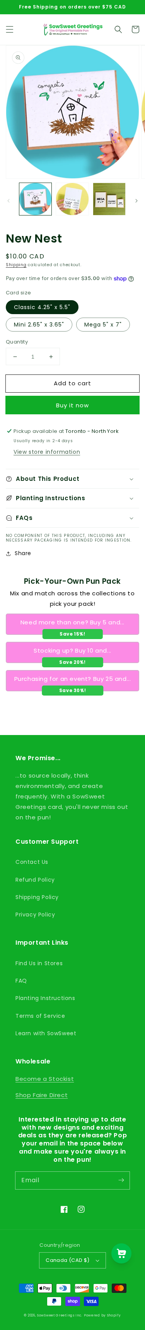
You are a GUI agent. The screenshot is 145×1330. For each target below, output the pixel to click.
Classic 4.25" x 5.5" (42, 307)
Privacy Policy (35, 914)
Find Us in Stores (39, 963)
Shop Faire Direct (41, 1095)
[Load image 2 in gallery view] (72, 199)
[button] (9, 29)
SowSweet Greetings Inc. (59, 1315)
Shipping (16, 265)
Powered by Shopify (102, 1315)
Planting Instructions (45, 998)
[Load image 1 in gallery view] (35, 199)
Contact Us (31, 862)
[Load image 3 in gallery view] (109, 199)
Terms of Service (40, 1016)
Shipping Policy (37, 897)
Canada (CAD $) (68, 1260)
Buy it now (72, 405)
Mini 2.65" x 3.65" (39, 324)
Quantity (17, 341)
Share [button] (23, 553)
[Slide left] (8, 200)
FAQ (21, 981)
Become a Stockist (44, 1079)
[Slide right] (136, 200)
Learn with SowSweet (45, 1033)
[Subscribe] (121, 1180)
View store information (47, 452)
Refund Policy (35, 880)
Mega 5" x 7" (103, 324)
